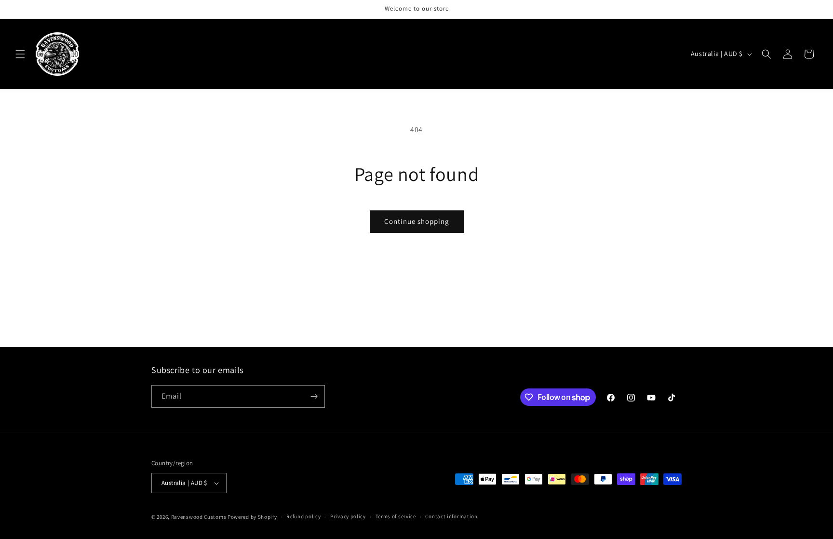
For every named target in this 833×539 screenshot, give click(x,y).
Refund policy (303, 516)
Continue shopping (416, 221)
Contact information (451, 516)
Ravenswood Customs (199, 516)
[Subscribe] (313, 396)
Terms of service (396, 516)
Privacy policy (348, 516)
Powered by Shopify (252, 516)
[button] (20, 54)
